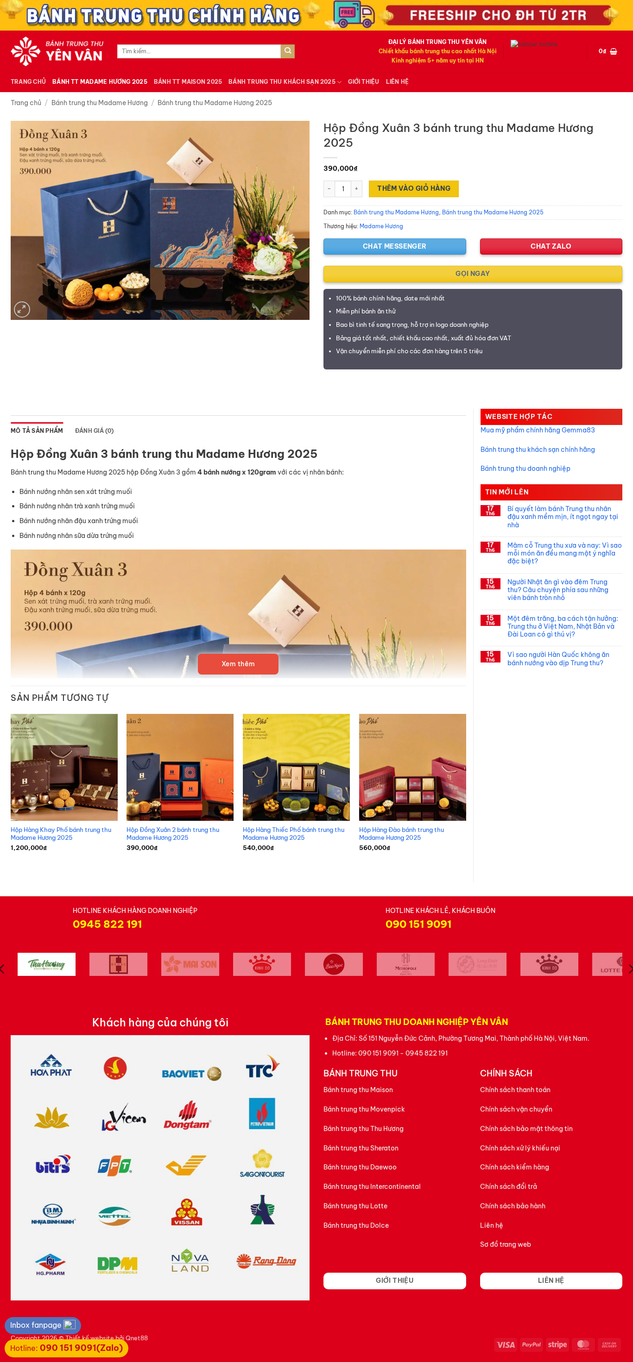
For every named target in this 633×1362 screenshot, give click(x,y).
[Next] (466, 790)
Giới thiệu (363, 81)
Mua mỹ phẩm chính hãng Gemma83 (538, 430)
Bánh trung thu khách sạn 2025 (281, 81)
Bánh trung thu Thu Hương (363, 1129)
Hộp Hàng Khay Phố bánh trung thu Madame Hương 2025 (61, 833)
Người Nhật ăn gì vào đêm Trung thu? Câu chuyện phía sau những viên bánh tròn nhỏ (557, 590)
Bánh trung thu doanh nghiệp (525, 468)
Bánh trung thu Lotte (355, 1206)
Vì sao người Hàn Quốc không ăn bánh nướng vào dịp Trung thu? (558, 659)
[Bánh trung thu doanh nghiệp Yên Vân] (57, 51)
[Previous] (11, 790)
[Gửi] (288, 51)
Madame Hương (381, 226)
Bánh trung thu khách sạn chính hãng (538, 449)
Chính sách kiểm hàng (514, 1167)
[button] (608, 51)
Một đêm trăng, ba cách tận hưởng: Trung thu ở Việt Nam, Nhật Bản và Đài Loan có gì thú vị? (562, 627)
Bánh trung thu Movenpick (364, 1109)
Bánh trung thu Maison (358, 1090)
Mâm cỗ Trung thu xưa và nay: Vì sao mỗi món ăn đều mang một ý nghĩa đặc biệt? (564, 554)
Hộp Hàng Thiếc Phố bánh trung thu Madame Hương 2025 (293, 833)
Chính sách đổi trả (508, 1186)
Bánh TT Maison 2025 (188, 81)
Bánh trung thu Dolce (356, 1225)
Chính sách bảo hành (512, 1206)
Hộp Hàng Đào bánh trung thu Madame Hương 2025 (401, 833)
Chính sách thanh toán (515, 1090)
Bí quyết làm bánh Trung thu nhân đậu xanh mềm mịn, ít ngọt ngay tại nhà (562, 517)
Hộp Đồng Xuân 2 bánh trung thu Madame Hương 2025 (173, 833)
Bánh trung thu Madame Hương (99, 103)
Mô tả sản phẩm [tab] (37, 430)
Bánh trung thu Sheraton (361, 1148)
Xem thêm (238, 664)
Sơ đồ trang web (505, 1244)
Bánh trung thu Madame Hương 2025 (215, 103)
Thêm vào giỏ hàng (413, 188)
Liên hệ (397, 81)
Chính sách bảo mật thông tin (526, 1129)
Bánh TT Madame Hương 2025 (99, 81)
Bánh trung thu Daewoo (360, 1167)
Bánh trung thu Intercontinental (372, 1186)
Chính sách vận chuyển (516, 1109)
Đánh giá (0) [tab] (94, 430)
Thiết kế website (89, 1338)
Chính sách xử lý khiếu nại (520, 1148)
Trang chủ (28, 81)
